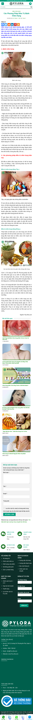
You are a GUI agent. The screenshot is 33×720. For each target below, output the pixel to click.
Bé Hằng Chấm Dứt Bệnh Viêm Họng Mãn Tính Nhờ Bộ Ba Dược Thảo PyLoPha (15, 408)
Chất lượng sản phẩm (9, 564)
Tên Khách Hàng (22, 580)
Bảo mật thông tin (24, 566)
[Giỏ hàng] (30, 3)
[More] (18, 24)
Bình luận (6, 472)
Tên (4, 486)
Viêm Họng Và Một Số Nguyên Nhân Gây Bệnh (14, 453)
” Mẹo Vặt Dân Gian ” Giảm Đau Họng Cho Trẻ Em (14, 431)
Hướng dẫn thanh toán (25, 563)
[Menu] (2, 3)
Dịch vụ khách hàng (8, 569)
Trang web (6, 501)
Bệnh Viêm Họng (16, 11)
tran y (24, 18)
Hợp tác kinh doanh (8, 586)
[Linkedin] (12, 24)
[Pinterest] (15, 24)
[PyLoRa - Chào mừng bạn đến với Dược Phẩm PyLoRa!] (16, 4)
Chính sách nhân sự (8, 561)
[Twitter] (5, 24)
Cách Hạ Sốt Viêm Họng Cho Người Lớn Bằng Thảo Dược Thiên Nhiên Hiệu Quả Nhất (15, 362)
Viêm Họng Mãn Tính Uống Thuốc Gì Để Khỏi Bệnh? (15, 385)
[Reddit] (9, 24)
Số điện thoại (21, 586)
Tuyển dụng (6, 589)
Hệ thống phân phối (8, 567)
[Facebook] (2, 24)
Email (5, 493)
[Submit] (31, 7)
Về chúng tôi (6, 558)
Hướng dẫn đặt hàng (25, 560)
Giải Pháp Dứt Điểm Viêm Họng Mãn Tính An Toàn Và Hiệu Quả (15, 338)
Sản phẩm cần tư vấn (23, 592)
